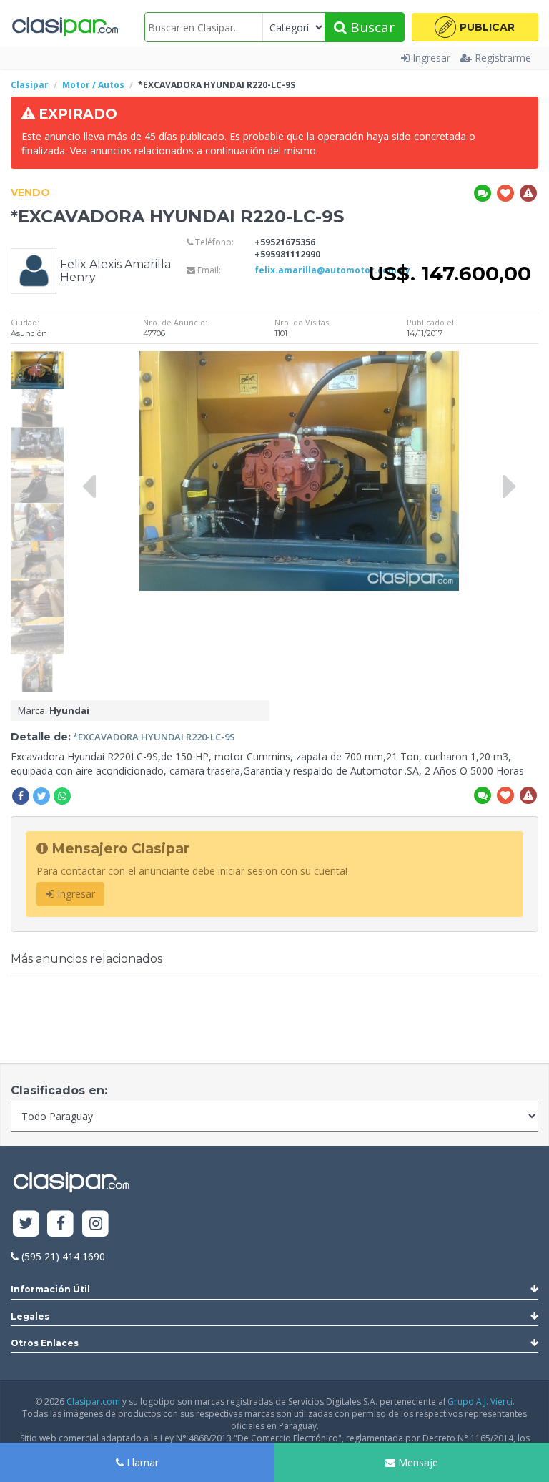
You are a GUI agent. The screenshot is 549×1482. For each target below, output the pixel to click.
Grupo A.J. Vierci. (481, 1401)
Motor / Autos (93, 85)
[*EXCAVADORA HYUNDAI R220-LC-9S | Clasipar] (37, 358)
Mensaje (416, 1462)
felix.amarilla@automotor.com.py (332, 270)
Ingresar (431, 57)
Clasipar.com (93, 1401)
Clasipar (30, 85)
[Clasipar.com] (64, 27)
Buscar (371, 27)
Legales (30, 1316)
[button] (475, 27)
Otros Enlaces (45, 1343)
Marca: (53, 710)
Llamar (141, 1462)
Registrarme (503, 57)
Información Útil (50, 1289)
